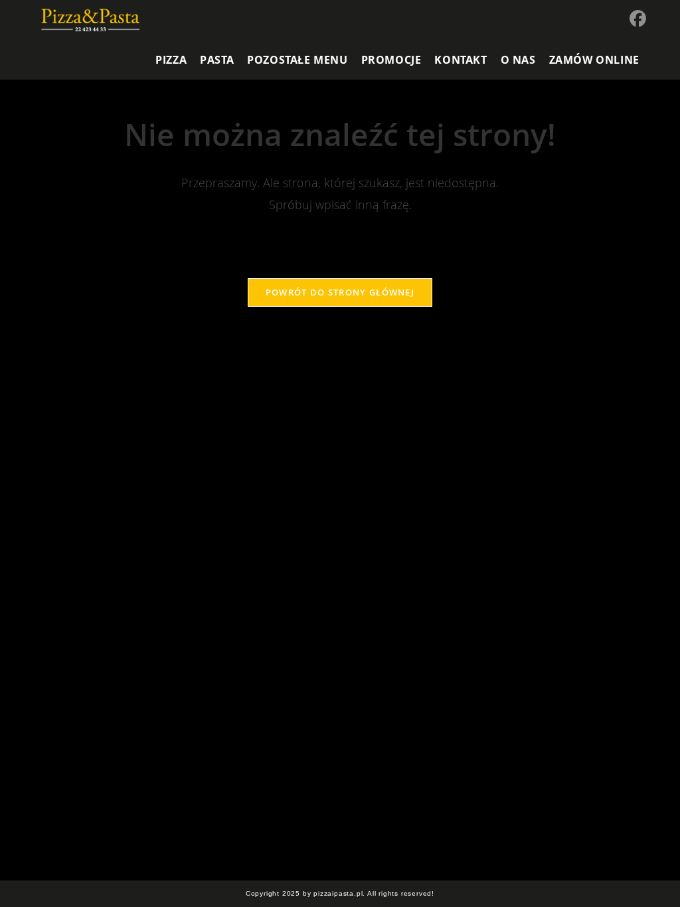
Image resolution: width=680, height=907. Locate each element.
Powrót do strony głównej (340, 292)
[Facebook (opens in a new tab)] (637, 18)
